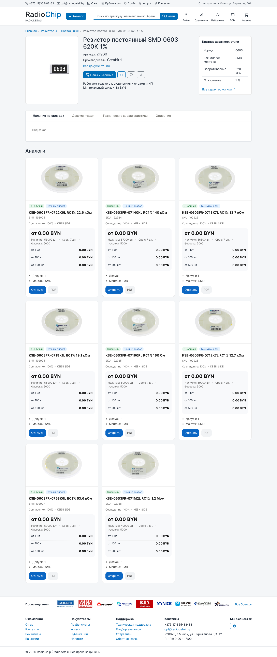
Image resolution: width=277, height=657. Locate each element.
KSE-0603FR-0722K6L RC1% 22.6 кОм (60, 212)
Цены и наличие (101, 75)
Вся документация (96, 66)
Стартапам (124, 634)
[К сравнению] (141, 74)
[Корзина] (246, 15)
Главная (31, 31)
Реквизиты (33, 634)
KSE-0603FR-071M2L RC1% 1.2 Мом (134, 498)
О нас (94, 3)
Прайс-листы (80, 624)
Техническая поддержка (133, 624)
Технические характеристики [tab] (125, 116)
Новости (77, 638)
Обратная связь (127, 638)
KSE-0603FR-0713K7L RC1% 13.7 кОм (213, 212)
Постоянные (70, 31)
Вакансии (32, 638)
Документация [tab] (83, 116)
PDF (53, 289)
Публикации (113, 3)
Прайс (132, 3)
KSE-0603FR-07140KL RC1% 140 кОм (136, 212)
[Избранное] (217, 15)
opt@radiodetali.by (72, 3)
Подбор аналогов (128, 629)
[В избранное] (131, 74)
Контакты (164, 3)
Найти (170, 16)
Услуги (147, 3)
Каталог (78, 16)
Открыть (37, 289)
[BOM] (232, 15)
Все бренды (243, 604)
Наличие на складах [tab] (48, 116)
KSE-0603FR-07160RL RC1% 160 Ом (135, 355)
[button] (186, 15)
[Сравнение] (201, 15)
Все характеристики (217, 89)
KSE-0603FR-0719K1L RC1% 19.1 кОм (59, 355)
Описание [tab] (163, 116)
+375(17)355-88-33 (41, 3)
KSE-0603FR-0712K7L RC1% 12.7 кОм (213, 355)
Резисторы (49, 31)
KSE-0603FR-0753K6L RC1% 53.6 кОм (60, 498)
